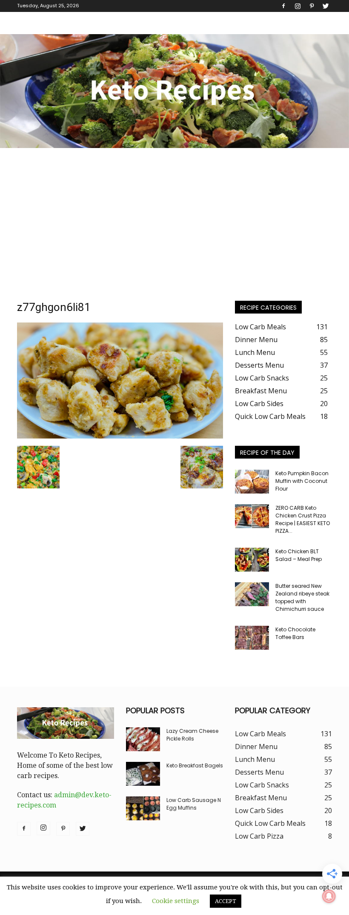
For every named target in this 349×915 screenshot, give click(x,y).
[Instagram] (297, 6)
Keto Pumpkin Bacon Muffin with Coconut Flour (302, 481)
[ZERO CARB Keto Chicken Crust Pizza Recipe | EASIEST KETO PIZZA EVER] (252, 516)
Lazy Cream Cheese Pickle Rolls (192, 734)
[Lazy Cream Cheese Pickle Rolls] (143, 739)
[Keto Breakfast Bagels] (143, 774)
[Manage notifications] (329, 896)
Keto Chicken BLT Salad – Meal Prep (298, 555)
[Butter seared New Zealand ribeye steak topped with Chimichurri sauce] (252, 594)
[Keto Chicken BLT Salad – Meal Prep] (252, 560)
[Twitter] (325, 6)
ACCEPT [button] (225, 901)
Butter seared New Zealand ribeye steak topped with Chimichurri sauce (302, 597)
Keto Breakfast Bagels (194, 765)
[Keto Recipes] (174, 91)
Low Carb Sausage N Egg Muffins (193, 803)
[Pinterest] (311, 6)
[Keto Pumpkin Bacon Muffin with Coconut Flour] (252, 482)
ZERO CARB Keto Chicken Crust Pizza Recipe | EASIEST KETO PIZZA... (302, 519)
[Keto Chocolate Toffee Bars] (252, 638)
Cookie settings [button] (175, 901)
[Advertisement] (174, 212)
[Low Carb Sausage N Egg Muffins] (143, 808)
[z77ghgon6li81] (120, 436)
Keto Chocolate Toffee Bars (295, 633)
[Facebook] (283, 6)
